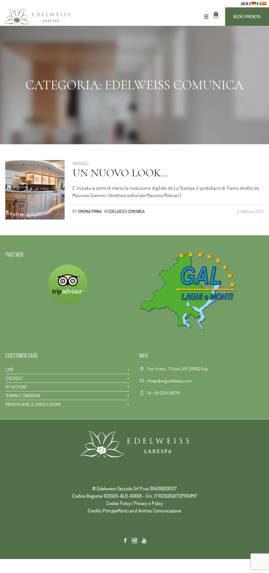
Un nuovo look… (120, 173)
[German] (253, 3)
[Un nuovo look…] (35, 190)
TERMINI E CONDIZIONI (23, 395)
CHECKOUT (14, 378)
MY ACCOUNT (16, 387)
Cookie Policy (118, 503)
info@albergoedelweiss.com (169, 380)
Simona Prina (90, 211)
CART (10, 369)
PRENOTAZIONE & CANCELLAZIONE (33, 404)
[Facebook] (125, 541)
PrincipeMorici (115, 511)
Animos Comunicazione (159, 511)
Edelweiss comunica (126, 211)
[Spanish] (264, 3)
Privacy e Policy (148, 503)
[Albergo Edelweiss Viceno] (134, 444)
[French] (248, 3)
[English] (243, 3)
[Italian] (258, 3)
